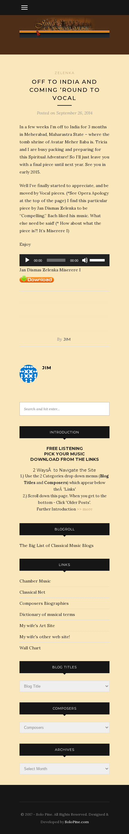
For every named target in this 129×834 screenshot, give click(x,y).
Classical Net (32, 592)
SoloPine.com (77, 822)
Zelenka (65, 73)
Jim (67, 339)
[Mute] (85, 260)
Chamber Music (35, 581)
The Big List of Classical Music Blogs (57, 545)
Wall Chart (30, 648)
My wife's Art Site (37, 625)
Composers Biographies (44, 603)
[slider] (98, 259)
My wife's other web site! (45, 636)
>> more (84, 509)
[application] (65, 260)
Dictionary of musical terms (47, 614)
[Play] (27, 260)
